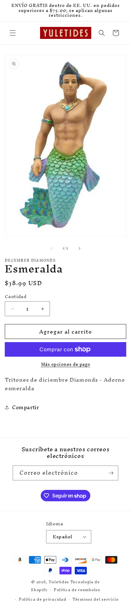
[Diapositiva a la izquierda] (52, 248)
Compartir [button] (25, 407)
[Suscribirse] (111, 473)
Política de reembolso (77, 589)
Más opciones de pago (65, 364)
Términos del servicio (95, 599)
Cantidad (15, 296)
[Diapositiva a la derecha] (79, 248)
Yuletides (59, 581)
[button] (13, 33)
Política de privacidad (42, 599)
